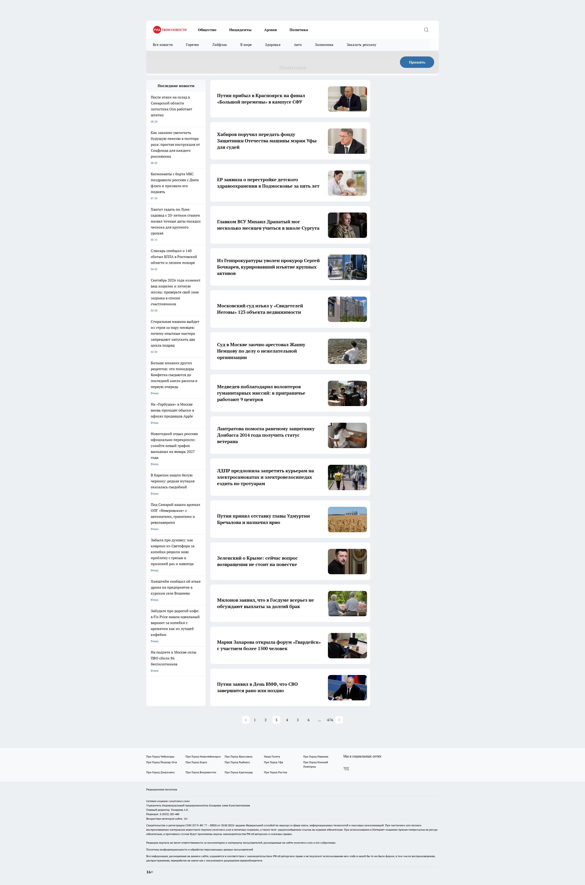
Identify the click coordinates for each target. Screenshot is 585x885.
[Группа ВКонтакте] (346, 768)
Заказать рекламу (362, 45)
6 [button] (309, 720)
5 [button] (298, 720)
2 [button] (266, 720)
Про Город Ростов (275, 772)
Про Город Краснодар (239, 772)
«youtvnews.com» (179, 801)
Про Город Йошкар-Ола (161, 762)
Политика (299, 29)
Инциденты (240, 29)
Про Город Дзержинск (160, 772)
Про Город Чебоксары (160, 756)
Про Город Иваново (315, 756)
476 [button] (330, 720)
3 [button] (276, 720)
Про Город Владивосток (201, 772)
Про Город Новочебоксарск (203, 756)
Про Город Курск (196, 762)
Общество (207, 29)
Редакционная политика (161, 789)
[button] (246, 720)
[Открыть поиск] (426, 29)
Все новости (163, 45)
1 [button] (255, 720)
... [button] (319, 720)
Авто (298, 45)
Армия (270, 29)
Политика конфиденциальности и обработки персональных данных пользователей (199, 849)
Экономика (324, 45)
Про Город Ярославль (239, 756)
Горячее (192, 45)
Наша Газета (272, 756)
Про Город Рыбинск (237, 762)
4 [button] (287, 720)
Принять (417, 62)
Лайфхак (219, 45)
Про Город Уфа (273, 762)
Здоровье (272, 45)
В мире (246, 45)
